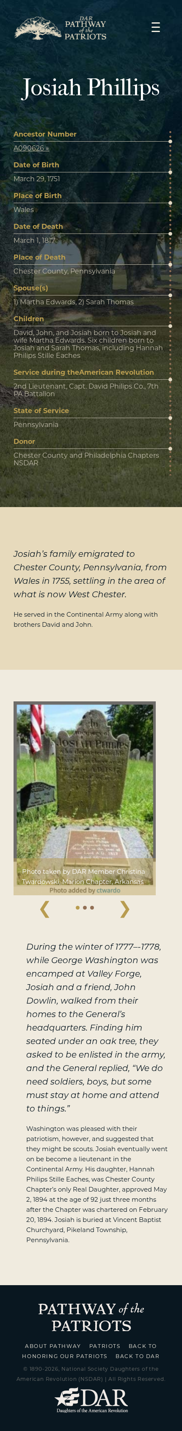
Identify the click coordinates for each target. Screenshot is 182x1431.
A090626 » (31, 148)
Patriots (105, 1346)
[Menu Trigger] (156, 26)
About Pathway (53, 1346)
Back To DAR (138, 1356)
